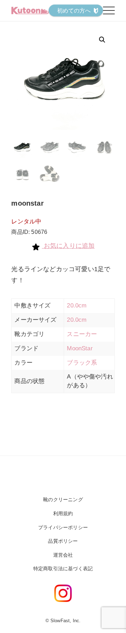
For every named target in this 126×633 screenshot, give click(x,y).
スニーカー (82, 334)
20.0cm (76, 305)
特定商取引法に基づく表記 (63, 568)
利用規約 (63, 513)
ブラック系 (82, 362)
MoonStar (79, 348)
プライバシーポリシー (63, 527)
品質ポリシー (63, 541)
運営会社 (63, 555)
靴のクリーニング (63, 499)
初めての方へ (74, 11)
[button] (102, 39)
